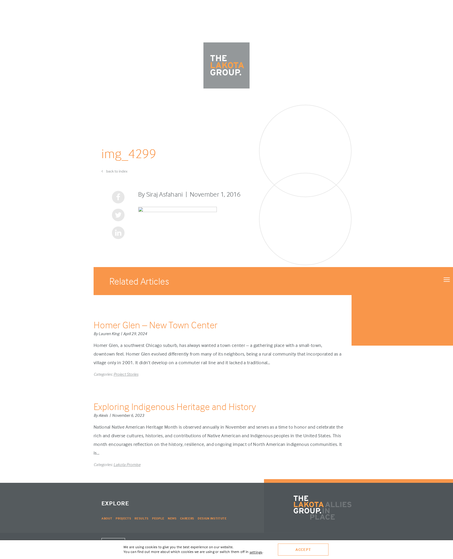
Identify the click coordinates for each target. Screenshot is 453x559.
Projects (123, 518)
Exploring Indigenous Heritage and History (175, 406)
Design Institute (212, 518)
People (158, 518)
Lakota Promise (127, 464)
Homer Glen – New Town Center (155, 325)
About (106, 518)
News (172, 518)
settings (256, 552)
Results (141, 518)
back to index (116, 171)
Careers (187, 518)
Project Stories (126, 374)
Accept (303, 549)
